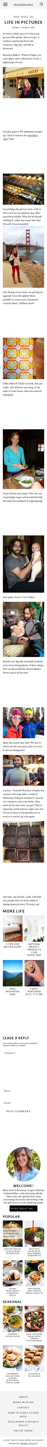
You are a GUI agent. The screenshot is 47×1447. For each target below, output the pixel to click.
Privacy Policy (28, 1443)
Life (31, 16)
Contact (23, 1407)
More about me (22, 1208)
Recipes (24, 16)
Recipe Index (23, 1430)
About (23, 1397)
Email (8, 1103)
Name (8, 1091)
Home (16, 16)
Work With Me (23, 1402)
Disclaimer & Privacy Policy (23, 1423)
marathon (32, 135)
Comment (10, 1053)
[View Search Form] (41, 4)
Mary (17, 28)
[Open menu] (6, 4)
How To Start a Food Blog (23, 1415)
